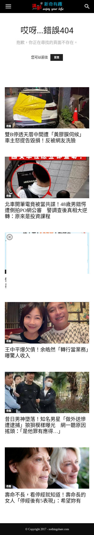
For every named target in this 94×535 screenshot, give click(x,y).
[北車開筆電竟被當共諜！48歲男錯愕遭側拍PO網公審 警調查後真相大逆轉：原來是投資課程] (47, 177)
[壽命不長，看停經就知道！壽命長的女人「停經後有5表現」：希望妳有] (47, 468)
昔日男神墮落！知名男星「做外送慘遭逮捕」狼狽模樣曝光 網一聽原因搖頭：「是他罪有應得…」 (45, 425)
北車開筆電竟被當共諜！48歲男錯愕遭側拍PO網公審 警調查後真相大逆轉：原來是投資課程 (46, 210)
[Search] (87, 6)
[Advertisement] (46, 267)
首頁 (56, 57)
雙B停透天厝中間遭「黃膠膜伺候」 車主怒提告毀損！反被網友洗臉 (44, 137)
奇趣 (8, 126)
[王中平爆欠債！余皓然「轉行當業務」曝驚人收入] (47, 322)
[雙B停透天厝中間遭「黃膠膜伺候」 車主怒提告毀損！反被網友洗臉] (47, 107)
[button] (8, 6)
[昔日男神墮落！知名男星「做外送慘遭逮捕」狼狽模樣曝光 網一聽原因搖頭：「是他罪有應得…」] (47, 392)
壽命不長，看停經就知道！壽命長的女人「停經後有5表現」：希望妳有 (45, 498)
